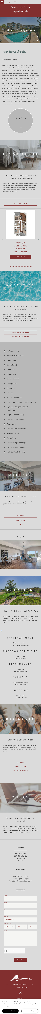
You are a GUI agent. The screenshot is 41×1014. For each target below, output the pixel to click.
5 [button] (22, 267)
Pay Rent (20, 762)
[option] (20, 236)
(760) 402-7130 (12, 2)
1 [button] (38, 37)
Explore (20, 118)
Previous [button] (2, 239)
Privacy (20, 998)
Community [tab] (20, 520)
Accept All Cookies (10, 1011)
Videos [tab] (20, 524)
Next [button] (39, 239)
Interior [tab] (20, 516)
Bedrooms (6, 916)
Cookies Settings (29, 1011)
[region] (20, 1006)
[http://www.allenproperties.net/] (20, 978)
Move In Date (7, 923)
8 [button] (31, 267)
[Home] (20, 9)
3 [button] (38, 41)
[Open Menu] (0, 1)
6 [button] (25, 267)
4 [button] (19, 267)
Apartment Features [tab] (20, 332)
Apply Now (20, 256)
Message (6, 930)
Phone (5, 909)
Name (5, 895)
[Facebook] (20, 992)
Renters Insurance (20, 770)
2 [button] (38, 39)
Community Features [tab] (20, 337)
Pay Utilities (20, 766)
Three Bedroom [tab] (20, 203)
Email (5, 902)
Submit (20, 959)
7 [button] (28, 267)
